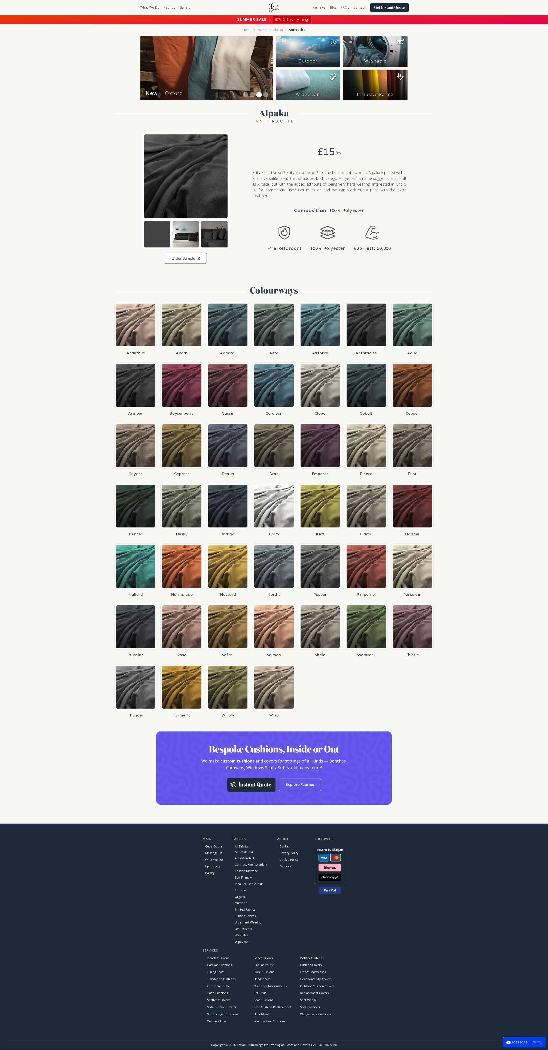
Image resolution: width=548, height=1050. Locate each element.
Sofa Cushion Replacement (272, 1007)
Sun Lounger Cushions (222, 1014)
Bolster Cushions (312, 958)
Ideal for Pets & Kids (249, 884)
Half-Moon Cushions (221, 979)
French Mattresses (313, 972)
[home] (274, 7)
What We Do (150, 7)
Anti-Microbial (244, 858)
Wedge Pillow (216, 1021)
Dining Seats (216, 972)
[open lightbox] (186, 176)
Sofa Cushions (310, 1007)
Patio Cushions (217, 993)
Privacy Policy (289, 853)
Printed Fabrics (245, 910)
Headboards (262, 979)
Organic (240, 897)
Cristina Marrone (246, 871)
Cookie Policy (289, 860)
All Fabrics (242, 846)
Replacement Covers (314, 993)
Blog (333, 7)
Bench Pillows (263, 958)
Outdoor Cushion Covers (317, 986)
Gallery (185, 7)
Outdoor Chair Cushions (270, 986)
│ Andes (163, 93)
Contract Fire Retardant (251, 865)
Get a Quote (213, 846)
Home (247, 30)
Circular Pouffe (264, 965)
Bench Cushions (218, 958)
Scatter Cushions (219, 1000)
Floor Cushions (264, 972)
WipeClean (308, 94)
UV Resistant (243, 929)
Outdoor (308, 61)
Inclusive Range (375, 94)
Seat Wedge (308, 1000)
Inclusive (241, 890)
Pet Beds (260, 993)
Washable (375, 61)
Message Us (213, 853)
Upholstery (212, 866)
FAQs (345, 7)
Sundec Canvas (245, 916)
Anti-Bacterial (244, 852)
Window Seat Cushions (269, 1021)
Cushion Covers (311, 965)
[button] (169, 7)
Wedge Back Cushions (315, 1014)
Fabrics (262, 30)
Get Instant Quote (389, 8)
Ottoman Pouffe (218, 986)
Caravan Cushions (219, 965)
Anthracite (297, 30)
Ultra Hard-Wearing (248, 922)
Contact (359, 7)
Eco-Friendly (243, 878)
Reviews (319, 7)
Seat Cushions (263, 1000)
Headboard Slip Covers (316, 979)
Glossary (286, 866)
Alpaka (278, 30)
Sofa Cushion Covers (221, 1007)
